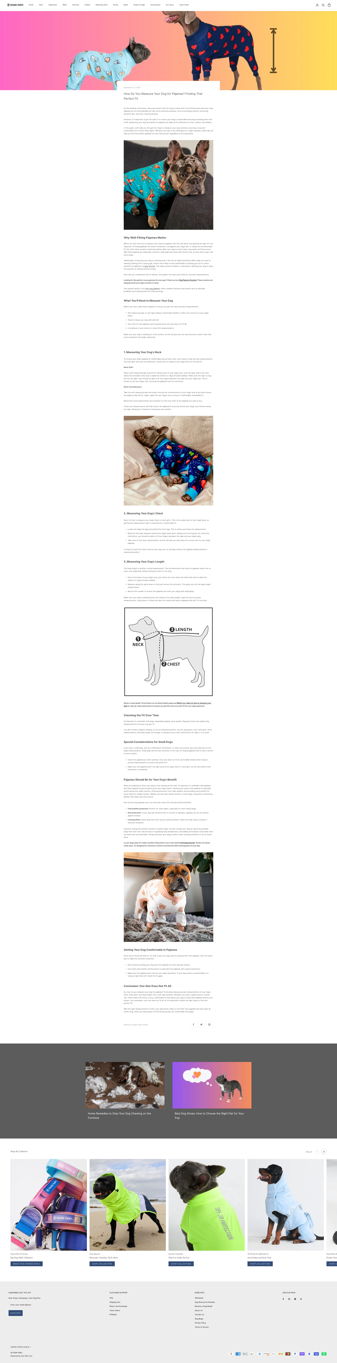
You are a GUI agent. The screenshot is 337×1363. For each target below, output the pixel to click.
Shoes (115, 5)
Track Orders (115, 1310)
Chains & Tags (139, 5)
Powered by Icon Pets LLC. (22, 1356)
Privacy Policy (200, 1323)
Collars (87, 5)
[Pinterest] (295, 1298)
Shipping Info (115, 1302)
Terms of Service (202, 1327)
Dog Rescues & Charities (205, 1302)
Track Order (184, 5)
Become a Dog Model (203, 1306)
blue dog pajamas (152, 288)
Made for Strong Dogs (26, 1264)
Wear (65, 5)
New (41, 5)
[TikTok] (301, 1298)
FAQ (111, 1298)
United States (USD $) (20, 1347)
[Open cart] (329, 4)
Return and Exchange (118, 1306)
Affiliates (113, 1314)
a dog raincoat (149, 266)
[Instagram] (289, 1298)
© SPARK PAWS (16, 1353)
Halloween (52, 5)
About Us (199, 1310)
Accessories (155, 5)
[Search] (323, 5)
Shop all (309, 1152)
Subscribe (15, 1313)
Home (31, 5)
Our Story (170, 5)
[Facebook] (283, 1298)
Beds (126, 5)
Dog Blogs (199, 1319)
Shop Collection (102, 1264)
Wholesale (199, 1298)
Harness (75, 5)
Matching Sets (102, 5)
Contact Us (199, 1314)
